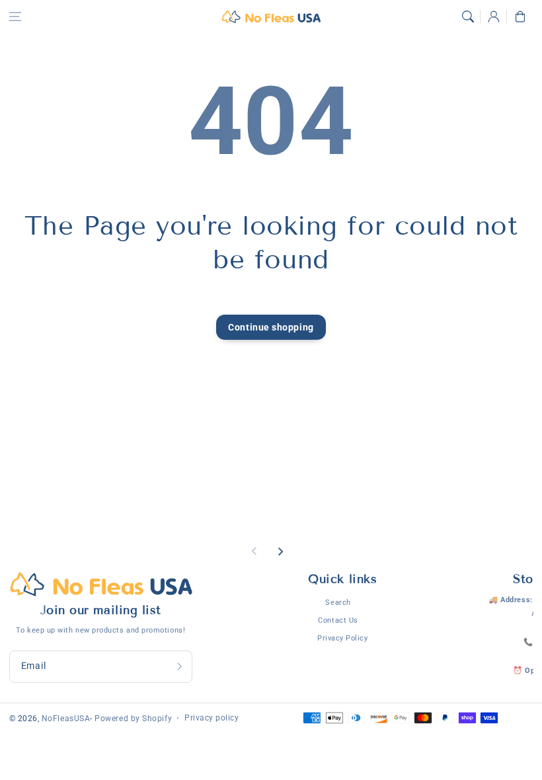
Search (337, 602)
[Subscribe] (179, 666)
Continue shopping (270, 327)
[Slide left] (254, 551)
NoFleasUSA (66, 718)
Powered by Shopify (133, 718)
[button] (15, 16)
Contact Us (338, 620)
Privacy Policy (342, 638)
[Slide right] (280, 551)
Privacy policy (211, 717)
